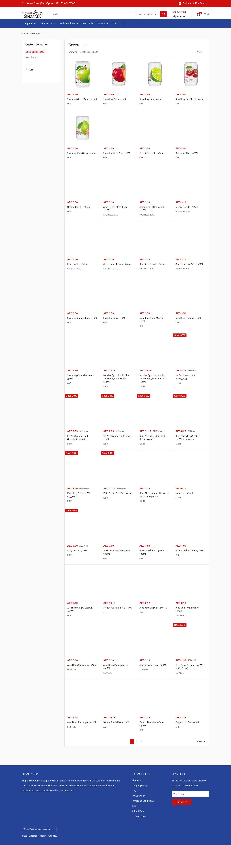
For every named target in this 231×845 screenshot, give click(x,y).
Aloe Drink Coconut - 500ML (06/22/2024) (189, 667)
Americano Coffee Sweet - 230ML (152, 209)
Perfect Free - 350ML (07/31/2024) (185, 377)
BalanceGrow (110, 215)
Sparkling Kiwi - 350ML (114, 318)
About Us (136, 780)
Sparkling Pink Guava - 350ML (82, 153)
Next (199, 741)
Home (25, 33)
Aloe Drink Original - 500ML (153, 665)
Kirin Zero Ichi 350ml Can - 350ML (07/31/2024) (188, 438)
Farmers (180, 615)
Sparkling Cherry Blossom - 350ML (80, 377)
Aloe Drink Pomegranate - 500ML (116, 667)
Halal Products (67, 23)
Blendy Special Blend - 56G (116, 722)
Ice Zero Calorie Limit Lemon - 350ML (117, 438)
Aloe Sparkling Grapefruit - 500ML (80, 609)
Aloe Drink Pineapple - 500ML (82, 722)
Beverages (35, 33)
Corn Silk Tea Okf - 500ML (152, 153)
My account (179, 16)
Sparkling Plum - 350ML (115, 99)
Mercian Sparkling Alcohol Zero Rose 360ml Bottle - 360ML (116, 378)
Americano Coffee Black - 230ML (115, 209)
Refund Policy (138, 811)
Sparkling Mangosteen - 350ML (82, 318)
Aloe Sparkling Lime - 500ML (190, 550)
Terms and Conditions (143, 801)
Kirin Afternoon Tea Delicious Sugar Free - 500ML (153, 495)
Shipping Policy (139, 785)
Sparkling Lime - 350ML (151, 99)
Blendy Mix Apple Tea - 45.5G (117, 607)
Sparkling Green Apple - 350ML (82, 99)
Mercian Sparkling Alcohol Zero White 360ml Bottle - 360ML (152, 378)
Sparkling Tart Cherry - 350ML (190, 99)
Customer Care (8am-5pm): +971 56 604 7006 (48, 3)
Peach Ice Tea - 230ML (77, 264)
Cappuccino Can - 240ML (188, 722)
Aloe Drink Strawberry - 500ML (82, 665)
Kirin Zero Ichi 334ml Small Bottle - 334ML (152, 438)
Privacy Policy (138, 795)
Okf (69, 103)
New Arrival (46, 23)
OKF (69, 322)
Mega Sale (88, 23)
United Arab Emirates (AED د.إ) (37, 829)
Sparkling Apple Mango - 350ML (151, 320)
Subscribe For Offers (195, 3)
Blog (134, 806)
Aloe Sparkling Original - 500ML (151, 552)
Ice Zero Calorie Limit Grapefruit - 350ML (77, 438)
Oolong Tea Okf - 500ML (79, 207)
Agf (105, 727)
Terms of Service (140, 816)
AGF (105, 612)
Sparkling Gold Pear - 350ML (117, 153)
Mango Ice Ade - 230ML (187, 207)
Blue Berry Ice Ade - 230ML (152, 264)
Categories (27, 23)
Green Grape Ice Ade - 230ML (117, 264)
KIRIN (106, 386)
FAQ (134, 790)
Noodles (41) (31, 57)
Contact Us (118, 23)
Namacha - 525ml (184, 493)
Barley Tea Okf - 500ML (187, 153)
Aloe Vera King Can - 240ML (153, 607)
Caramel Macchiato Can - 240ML (151, 724)
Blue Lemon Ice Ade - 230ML (189, 264)
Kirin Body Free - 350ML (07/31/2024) (78, 495)
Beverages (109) (35, 51)
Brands (101, 23)
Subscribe (181, 802)
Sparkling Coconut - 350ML (189, 318)
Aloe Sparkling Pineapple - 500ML (116, 552)
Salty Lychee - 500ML (77, 550)
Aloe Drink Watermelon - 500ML (188, 609)
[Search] (163, 14)
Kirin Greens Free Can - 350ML (117, 493)
